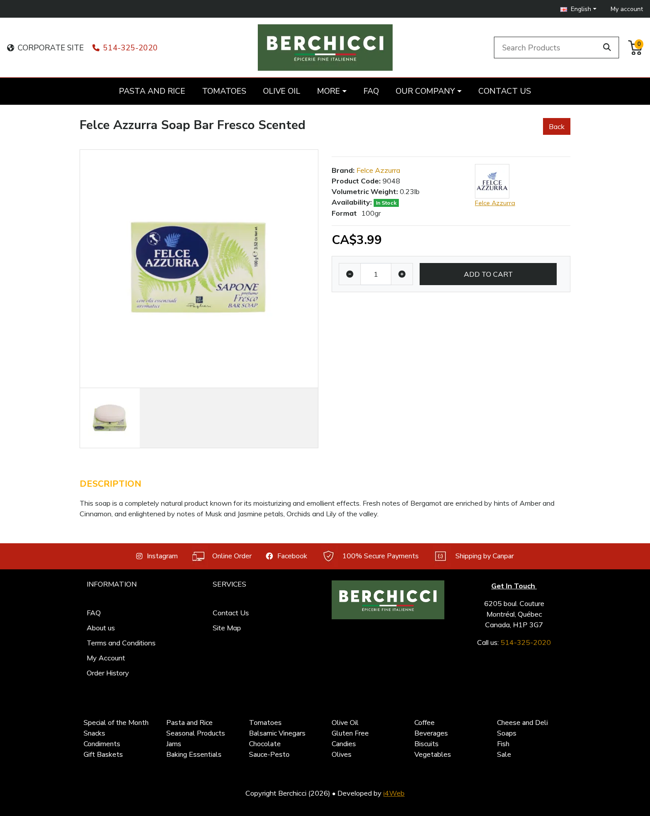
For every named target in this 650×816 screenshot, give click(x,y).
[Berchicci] (388, 599)
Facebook (292, 556)
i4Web (394, 793)
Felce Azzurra (378, 170)
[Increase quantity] (402, 274)
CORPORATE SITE (51, 47)
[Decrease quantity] (350, 274)
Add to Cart (488, 274)
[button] (578, 9)
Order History (108, 672)
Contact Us (231, 612)
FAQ (94, 612)
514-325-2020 (130, 47)
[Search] (607, 47)
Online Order (232, 556)
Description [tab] (110, 484)
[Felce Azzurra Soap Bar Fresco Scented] (199, 269)
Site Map (227, 627)
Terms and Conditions (121, 642)
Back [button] (557, 126)
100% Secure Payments (380, 556)
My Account (106, 657)
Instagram (162, 556)
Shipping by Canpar (484, 556)
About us (101, 627)
